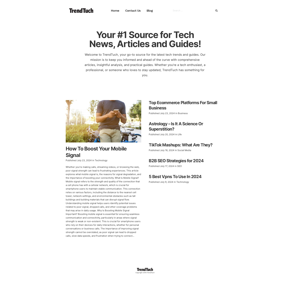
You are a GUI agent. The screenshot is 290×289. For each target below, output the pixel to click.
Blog (150, 10)
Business (183, 113)
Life (180, 134)
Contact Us (132, 10)
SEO (179, 166)
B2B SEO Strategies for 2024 (176, 160)
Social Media (184, 150)
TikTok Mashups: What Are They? (181, 144)
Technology (101, 160)
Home (115, 10)
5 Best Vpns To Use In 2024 (175, 176)
